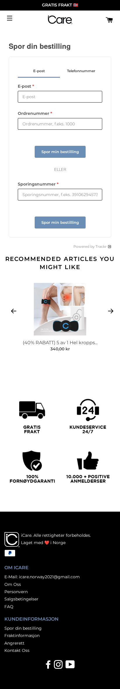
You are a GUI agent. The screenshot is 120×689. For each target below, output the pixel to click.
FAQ (8, 606)
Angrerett (14, 643)
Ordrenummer (35, 113)
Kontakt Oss (16, 650)
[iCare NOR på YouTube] (70, 666)
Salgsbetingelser (21, 599)
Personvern (16, 591)
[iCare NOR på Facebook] (49, 666)
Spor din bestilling (23, 628)
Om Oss (12, 584)
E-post (26, 86)
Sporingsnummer (38, 184)
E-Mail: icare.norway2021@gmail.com (42, 576)
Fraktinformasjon (22, 635)
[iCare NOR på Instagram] (59, 666)
